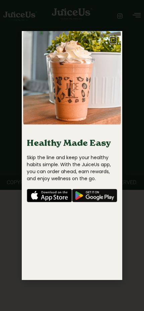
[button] (113, 40)
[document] (72, 155)
